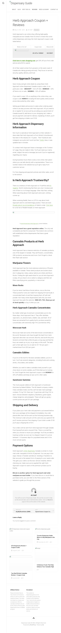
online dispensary (29, 451)
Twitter (42, 140)
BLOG (19, 9)
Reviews (36, 30)
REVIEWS (34, 9)
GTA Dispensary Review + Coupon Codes (19, 546)
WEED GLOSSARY (44, 9)
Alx (43, 625)
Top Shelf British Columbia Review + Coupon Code (19, 574)
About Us (50, 500)
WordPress (33, 625)
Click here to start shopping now (24, 61)
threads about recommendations (23, 205)
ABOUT (14, 9)
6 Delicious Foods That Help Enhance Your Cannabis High (45, 566)
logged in (22, 521)
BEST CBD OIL (26, 9)
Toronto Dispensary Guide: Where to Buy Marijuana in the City (46, 537)
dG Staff (30, 30)
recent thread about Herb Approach (29, 223)
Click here (49, 205)
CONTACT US (54, 9)
